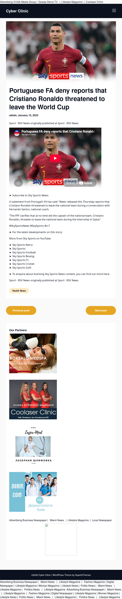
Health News (19, 290)
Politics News (32, 589)
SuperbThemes (83, 574)
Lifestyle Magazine (72, 2)
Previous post (21, 310)
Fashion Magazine (94, 582)
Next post (101, 310)
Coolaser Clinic (94, 2)
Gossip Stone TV (48, 2)
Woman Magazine (49, 585)
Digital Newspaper (61, 593)
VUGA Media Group (24, 2)
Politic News (87, 585)
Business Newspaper (35, 520)
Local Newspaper (102, 520)
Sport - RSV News (19, 123)
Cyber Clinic (17, 10)
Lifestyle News (69, 585)
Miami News (56, 520)
